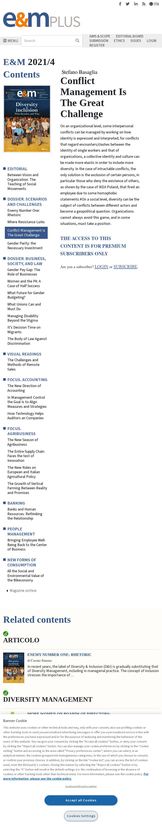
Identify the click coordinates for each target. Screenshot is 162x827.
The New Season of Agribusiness (22, 442)
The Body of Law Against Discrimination (27, 341)
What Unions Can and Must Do (24, 306)
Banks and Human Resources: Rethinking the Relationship (24, 514)
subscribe (125, 266)
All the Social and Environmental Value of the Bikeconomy (25, 576)
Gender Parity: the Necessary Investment (25, 245)
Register (97, 45)
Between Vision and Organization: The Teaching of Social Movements (22, 182)
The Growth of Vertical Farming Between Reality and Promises (27, 488)
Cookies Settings (81, 815)
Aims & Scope (99, 36)
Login (151, 40)
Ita (156, 4)
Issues (136, 40)
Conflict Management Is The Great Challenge (26, 233)
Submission (98, 40)
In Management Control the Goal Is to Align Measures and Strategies (27, 402)
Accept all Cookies (81, 800)
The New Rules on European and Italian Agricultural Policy (23, 472)
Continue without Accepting (81, 786)
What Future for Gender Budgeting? (26, 295)
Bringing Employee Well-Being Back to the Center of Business (27, 545)
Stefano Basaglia (79, 72)
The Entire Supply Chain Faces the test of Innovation (25, 456)
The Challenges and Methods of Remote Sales (23, 365)
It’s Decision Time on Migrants (23, 329)
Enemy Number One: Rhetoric (23, 212)
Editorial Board (129, 36)
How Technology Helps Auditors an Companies (25, 415)
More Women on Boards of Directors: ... (71, 714)
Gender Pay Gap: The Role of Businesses (23, 272)
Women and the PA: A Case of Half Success (24, 283)
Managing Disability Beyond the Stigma (22, 318)
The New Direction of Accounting (24, 388)
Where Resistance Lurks (26, 222)
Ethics (119, 40)
